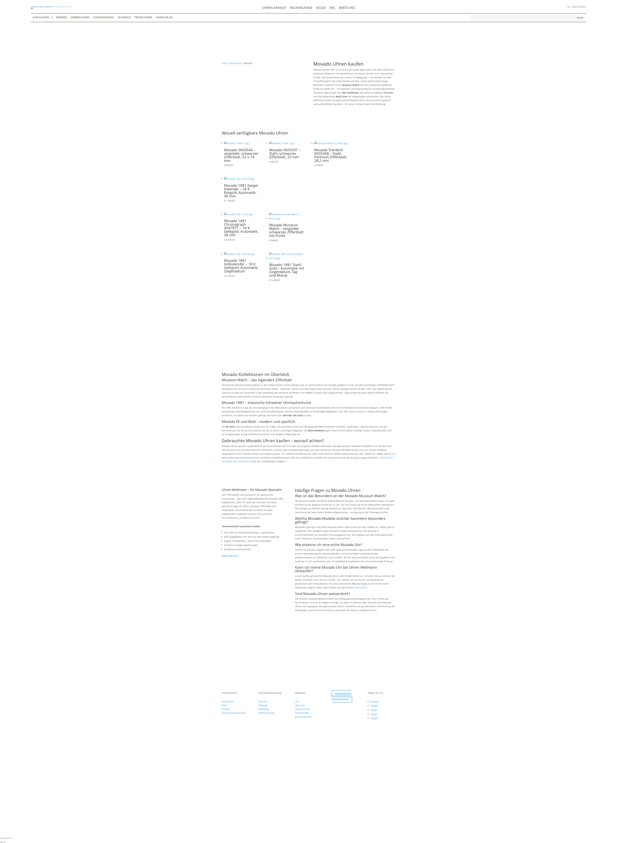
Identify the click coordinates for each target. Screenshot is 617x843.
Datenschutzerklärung (234, 712)
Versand (262, 701)
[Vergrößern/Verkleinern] (1, 838)
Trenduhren (143, 17)
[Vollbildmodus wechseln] (4, 838)
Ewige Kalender (303, 716)
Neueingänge (301, 8)
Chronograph (103, 17)
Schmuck (124, 17)
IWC (332, 8)
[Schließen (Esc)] (11, 838)
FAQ (297, 701)
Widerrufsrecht (266, 712)
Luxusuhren (235, 63)
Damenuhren (80, 17)
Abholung (263, 709)
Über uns (300, 705)
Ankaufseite (360, 587)
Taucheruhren (302, 709)
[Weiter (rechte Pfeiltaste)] (4, 842)
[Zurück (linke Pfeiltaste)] (1, 842)
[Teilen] (7, 838)
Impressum (228, 701)
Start (224, 63)
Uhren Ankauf (274, 8)
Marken (61, 17)
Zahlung (262, 705)
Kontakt (226, 709)
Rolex (321, 8)
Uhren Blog (164, 17)
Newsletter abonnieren (341, 696)
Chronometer (302, 712)
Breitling (347, 8)
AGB (224, 705)
